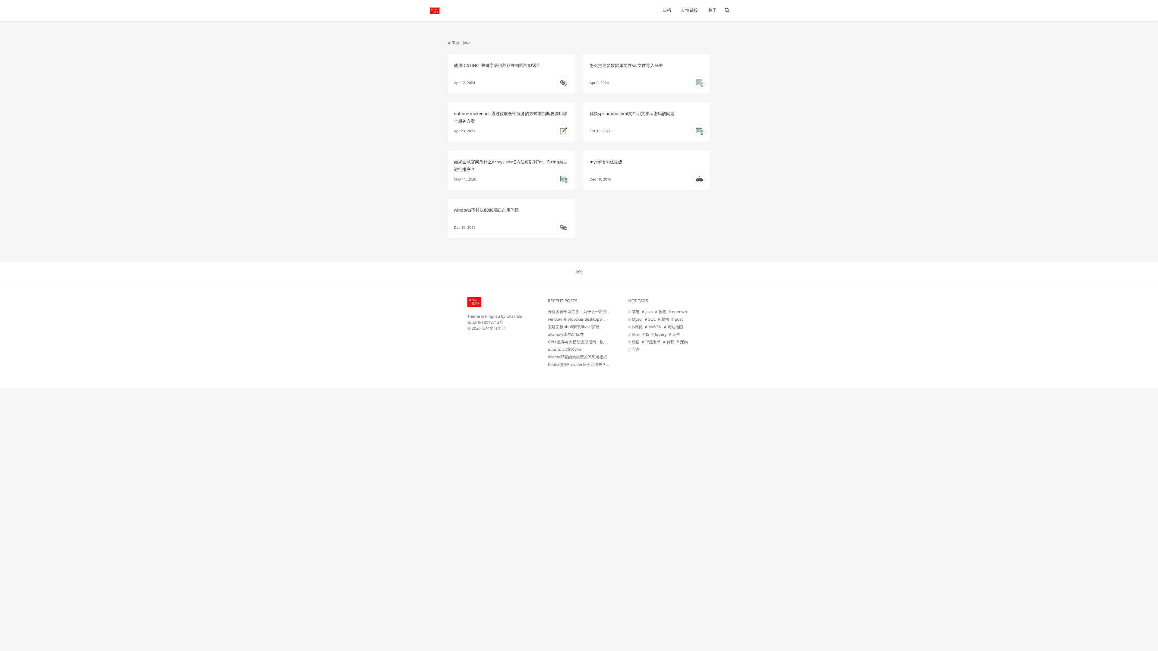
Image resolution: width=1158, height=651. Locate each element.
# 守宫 (634, 349)
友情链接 (689, 10)
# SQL (650, 319)
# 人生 (674, 334)
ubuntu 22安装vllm (565, 349)
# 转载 (668, 341)
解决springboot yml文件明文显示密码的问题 (632, 114)
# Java (647, 311)
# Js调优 (635, 326)
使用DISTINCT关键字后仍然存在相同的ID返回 (497, 65)
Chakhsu (514, 316)
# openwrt (677, 311)
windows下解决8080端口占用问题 (486, 210)
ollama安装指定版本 (566, 334)
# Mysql (635, 319)
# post (677, 319)
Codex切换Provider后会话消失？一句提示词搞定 (591, 364)
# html (634, 334)
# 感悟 (634, 341)
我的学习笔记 (493, 328)
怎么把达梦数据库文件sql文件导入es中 (626, 65)
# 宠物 (682, 341)
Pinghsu (492, 316)
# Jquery (659, 334)
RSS (579, 272)
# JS (645, 334)
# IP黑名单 (651, 341)
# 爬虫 (663, 319)
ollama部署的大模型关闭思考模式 (577, 357)
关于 (712, 10)
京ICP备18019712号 (485, 322)
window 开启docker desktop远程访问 (581, 319)
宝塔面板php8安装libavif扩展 (574, 326)
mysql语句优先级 (606, 162)
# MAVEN (653, 326)
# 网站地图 (673, 326)
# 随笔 (634, 311)
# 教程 (660, 311)
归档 (667, 10)
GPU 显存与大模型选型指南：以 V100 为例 (585, 341)
